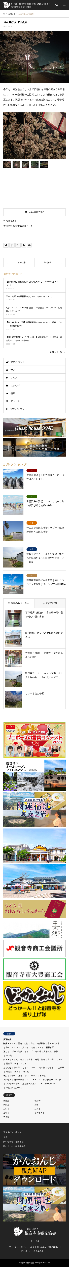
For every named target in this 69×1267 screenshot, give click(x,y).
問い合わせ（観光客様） (14, 1142)
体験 (56, 1051)
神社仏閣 (50, 1047)
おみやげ (15, 385)
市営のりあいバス (14, 1087)
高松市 (6, 1113)
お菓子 (61, 1067)
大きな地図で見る (36, 212)
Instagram (37, 1241)
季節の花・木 (54, 1043)
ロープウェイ (51, 1083)
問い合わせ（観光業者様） (15, 1146)
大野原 (6, 1105)
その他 (9, 1055)
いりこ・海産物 (38, 1067)
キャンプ (28, 1051)
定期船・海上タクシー (32, 1083)
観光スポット (18, 362)
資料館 (25, 1047)
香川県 (6, 1117)
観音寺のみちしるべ (18, 603)
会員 (5, 1137)
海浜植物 (41, 1043)
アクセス (15, 401)
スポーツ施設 (16, 1051)
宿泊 (13, 393)
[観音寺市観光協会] (27, 5)
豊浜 (36, 1105)
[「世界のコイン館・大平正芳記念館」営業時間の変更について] (18, 262)
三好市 (6, 1109)
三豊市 (37, 1109)
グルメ (14, 377)
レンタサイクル (13, 1083)
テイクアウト (20, 1063)
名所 (33, 1047)
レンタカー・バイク (52, 1079)
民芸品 (9, 1071)
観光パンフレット (20, 409)
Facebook (32, 1241)
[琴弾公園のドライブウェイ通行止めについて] (50, 262)
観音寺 (37, 1101)
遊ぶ (13, 369)
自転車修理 (19, 1079)
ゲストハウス (31, 1075)
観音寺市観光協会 (27, 1263)
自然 (32, 1043)
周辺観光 (7, 1039)
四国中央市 (39, 1113)
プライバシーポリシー (13, 1132)
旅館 (20, 1075)
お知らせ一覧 (56, 352)
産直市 (17, 1071)
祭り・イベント (13, 1047)
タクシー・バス (33, 1079)
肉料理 (51, 1059)
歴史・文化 (23, 1043)
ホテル (13, 1075)
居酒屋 (9, 1063)
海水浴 (38, 1051)
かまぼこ (52, 1067)
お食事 (29, 1059)
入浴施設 (48, 1051)
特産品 (17, 1067)
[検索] (56, 5)
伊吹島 (6, 1101)
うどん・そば (18, 1059)
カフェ (59, 1059)
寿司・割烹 (40, 1059)
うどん (25, 1067)
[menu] (64, 5)
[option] (34, 135)
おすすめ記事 (50, 603)
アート (41, 1047)
